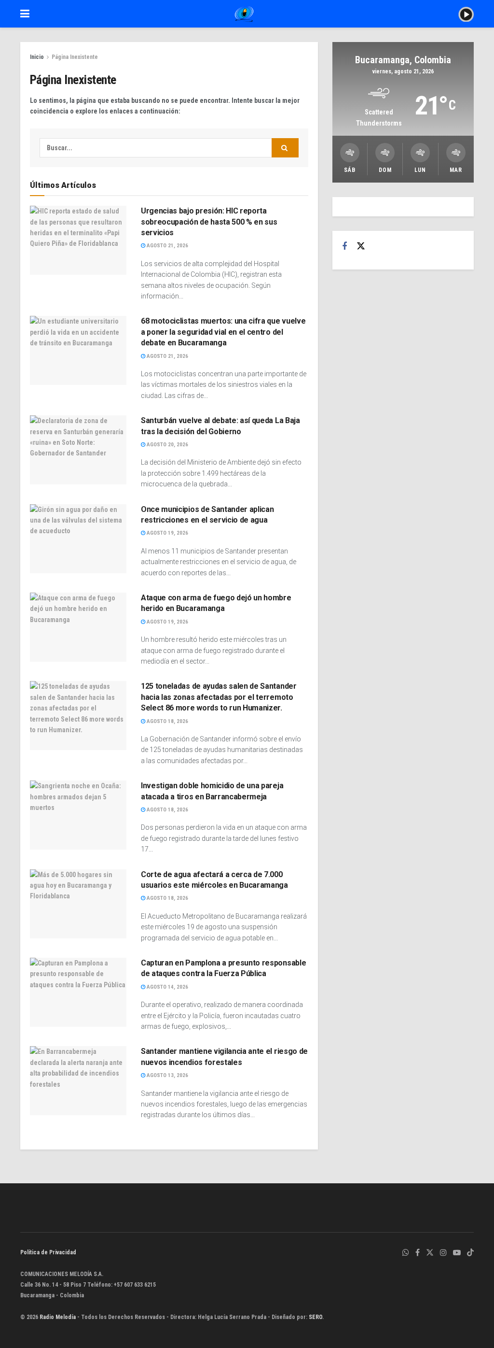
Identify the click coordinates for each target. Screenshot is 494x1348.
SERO (315, 1317)
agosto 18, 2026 (166, 721)
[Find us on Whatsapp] (405, 1253)
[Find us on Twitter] (361, 246)
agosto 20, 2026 (166, 444)
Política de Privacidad (48, 1252)
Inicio (37, 57)
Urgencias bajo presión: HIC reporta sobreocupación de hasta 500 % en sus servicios (209, 221)
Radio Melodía (58, 1317)
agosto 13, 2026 (166, 1075)
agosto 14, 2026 (166, 987)
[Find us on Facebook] (344, 246)
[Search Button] (285, 147)
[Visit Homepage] (244, 14)
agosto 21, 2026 (166, 245)
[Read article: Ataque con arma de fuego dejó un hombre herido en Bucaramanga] (78, 627)
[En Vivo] (466, 13)
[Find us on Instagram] (443, 1253)
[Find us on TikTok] (470, 1253)
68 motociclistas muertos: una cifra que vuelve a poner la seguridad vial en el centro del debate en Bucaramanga (223, 331)
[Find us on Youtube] (457, 1253)
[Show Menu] (24, 14)
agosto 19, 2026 (166, 533)
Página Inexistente (75, 57)
